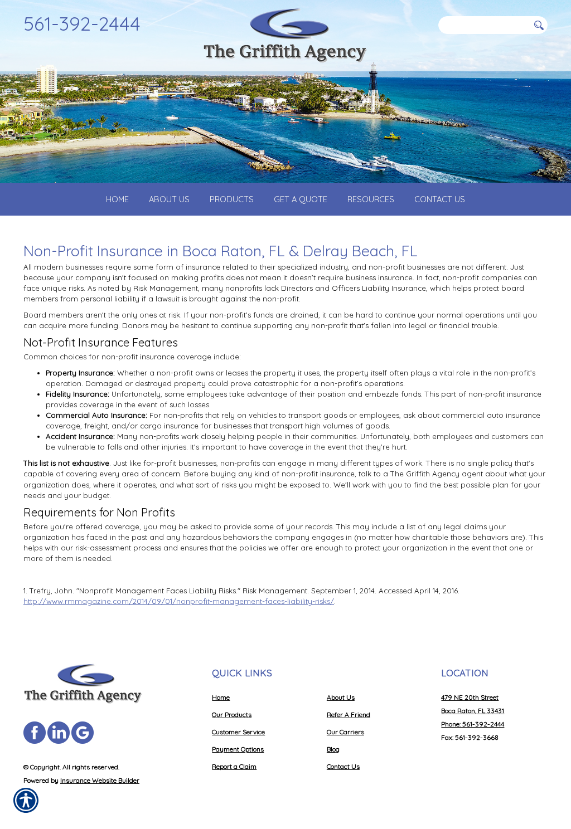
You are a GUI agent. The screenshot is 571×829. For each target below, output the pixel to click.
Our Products (231, 714)
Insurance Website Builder (99, 780)
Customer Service (238, 732)
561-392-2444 (82, 23)
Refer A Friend (348, 714)
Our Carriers (345, 732)
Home (221, 697)
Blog (333, 749)
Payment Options (238, 749)
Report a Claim (234, 766)
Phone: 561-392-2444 (472, 724)
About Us (341, 697)
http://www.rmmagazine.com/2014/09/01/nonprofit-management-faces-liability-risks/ (178, 601)
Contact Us (343, 766)
